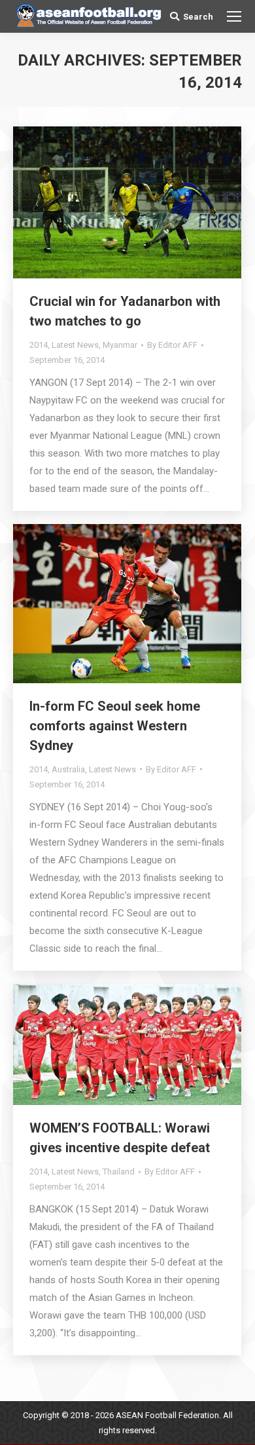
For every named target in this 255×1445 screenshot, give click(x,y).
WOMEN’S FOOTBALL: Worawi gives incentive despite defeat (119, 1137)
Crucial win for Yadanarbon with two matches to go (124, 311)
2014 (38, 345)
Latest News (75, 345)
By (172, 345)
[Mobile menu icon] (234, 16)
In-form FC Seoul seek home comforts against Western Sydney (114, 725)
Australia (68, 769)
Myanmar (120, 345)
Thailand (119, 1171)
